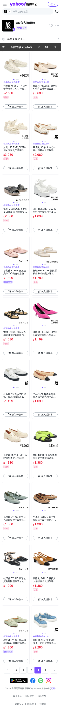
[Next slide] (27, 65)
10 (30, 670)
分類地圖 (41, 703)
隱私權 (30, 703)
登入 (52, 4)
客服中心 (17, 696)
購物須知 (42, 696)
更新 (53, 688)
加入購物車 (17, 106)
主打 (4, 47)
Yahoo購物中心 (23, 4)
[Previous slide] (4, 65)
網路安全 (19, 703)
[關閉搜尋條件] (9, 11)
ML (47, 47)
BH (55, 47)
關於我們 (30, 696)
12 (44, 670)
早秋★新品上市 (16, 39)
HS (38, 47)
